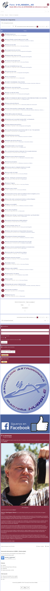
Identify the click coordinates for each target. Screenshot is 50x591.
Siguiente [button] (48, 26)
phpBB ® (19, 582)
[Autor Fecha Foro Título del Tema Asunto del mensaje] (25, 305)
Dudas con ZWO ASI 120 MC (12, 92)
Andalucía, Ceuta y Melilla (26, 243)
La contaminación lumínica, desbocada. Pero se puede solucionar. (21, 151)
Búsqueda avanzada (15, 26)
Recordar (3, 337)
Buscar (13, 26)
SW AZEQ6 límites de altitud (12, 135)
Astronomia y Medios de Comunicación (29, 104)
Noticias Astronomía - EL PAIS (8, 570)
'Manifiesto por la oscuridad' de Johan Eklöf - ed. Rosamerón (20, 119)
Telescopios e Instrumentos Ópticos (26, 141)
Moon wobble (9, 279)
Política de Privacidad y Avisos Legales (10, 576)
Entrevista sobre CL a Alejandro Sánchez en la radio (18, 167)
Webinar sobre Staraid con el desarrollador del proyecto (19, 231)
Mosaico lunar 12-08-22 (11, 188)
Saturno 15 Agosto (10, 183)
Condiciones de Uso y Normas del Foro (10, 577)
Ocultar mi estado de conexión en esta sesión (10, 339)
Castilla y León (22, 131)
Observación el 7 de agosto (12, 273)
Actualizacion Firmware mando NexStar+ (15, 236)
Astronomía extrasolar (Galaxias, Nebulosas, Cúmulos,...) (33, 110)
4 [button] (42, 26)
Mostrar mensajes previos (20, 302)
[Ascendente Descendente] (25, 308)
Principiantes (23, 35)
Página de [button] (35, 26)
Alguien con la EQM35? (11, 204)
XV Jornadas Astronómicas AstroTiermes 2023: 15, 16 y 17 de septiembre (23, 130)
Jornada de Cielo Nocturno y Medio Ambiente (16, 220)
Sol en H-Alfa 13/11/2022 (12, 172)
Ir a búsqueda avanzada (8, 23)
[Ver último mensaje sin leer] (5, 34)
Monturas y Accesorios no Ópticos (27, 40)
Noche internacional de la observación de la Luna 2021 (19, 241)
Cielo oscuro (23, 120)
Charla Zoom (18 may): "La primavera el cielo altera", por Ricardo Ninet (22, 215)
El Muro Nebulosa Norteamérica (13, 124)
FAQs (3, 579)
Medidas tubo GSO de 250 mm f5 (14, 140)
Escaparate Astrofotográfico (26, 51)
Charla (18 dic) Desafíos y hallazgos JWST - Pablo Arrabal (19, 108)
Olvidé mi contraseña (5, 335)
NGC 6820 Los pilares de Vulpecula (14, 114)
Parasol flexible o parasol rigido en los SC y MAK (17, 39)
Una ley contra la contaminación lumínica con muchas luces (20, 247)
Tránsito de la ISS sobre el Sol (13, 60)
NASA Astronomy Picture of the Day (9, 567)
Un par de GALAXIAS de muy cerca (14, 66)
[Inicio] (25, 4)
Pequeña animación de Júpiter (13, 257)
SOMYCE (4, 565)
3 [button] (40, 26)
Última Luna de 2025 (11, 44)
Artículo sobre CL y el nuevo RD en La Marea (16, 252)
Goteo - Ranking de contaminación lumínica (16, 177)
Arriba (48, 546)
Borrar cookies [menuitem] (41, 546)
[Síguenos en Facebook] (21, 587)
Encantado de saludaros (12, 289)
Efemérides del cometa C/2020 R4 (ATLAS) (16, 284)
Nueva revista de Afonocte (12, 103)
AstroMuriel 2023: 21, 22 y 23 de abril (14, 146)
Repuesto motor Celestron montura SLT (15, 156)
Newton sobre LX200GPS (12, 268)
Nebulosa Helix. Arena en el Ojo (13, 55)
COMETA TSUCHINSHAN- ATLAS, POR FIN (15, 82)
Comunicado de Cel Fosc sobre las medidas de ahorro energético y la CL (23, 193)
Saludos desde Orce (10, 34)
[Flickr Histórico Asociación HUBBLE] (28, 587)
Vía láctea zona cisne (11, 71)
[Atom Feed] (25, 587)
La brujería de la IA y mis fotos (13, 50)
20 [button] (46, 26)
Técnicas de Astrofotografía (23, 94)
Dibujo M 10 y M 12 (10, 295)
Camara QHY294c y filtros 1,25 (13, 225)
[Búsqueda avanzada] (48, 11)
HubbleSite (4, 568)
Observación (22, 78)
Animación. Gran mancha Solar (13, 87)
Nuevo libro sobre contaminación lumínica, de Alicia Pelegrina (20, 199)
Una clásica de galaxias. (11, 209)
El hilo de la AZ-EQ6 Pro (11, 161)
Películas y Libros (25, 99)
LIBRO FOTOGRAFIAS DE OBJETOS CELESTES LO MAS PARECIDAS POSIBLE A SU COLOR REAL (26, 98)
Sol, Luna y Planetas (25, 46)
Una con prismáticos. (11, 76)
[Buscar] (46, 11)
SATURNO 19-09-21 (10, 263)
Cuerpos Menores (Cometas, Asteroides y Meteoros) (29, 83)
